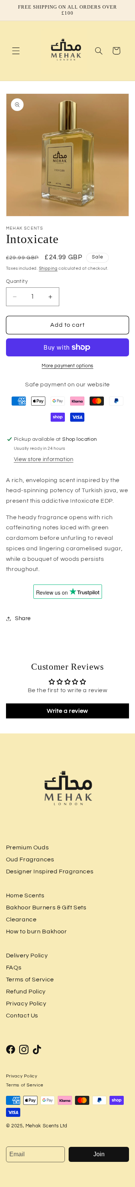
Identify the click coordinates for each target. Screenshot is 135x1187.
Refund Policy (26, 992)
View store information (44, 459)
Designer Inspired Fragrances (50, 871)
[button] (15, 50)
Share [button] (23, 618)
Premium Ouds (27, 847)
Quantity (17, 281)
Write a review (67, 711)
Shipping (48, 268)
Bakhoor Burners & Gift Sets (46, 908)
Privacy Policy (26, 1004)
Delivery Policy (27, 956)
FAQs (14, 968)
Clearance (21, 920)
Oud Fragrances (30, 859)
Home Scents (25, 896)
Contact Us (22, 1016)
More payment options (67, 366)
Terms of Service (30, 980)
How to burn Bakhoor (36, 932)
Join (99, 1154)
